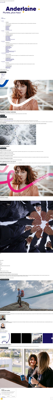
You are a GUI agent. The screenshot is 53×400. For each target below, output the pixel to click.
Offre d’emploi (2, 115)
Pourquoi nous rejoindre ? (9, 66)
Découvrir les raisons (3, 148)
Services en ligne (3, 18)
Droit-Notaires (7, 50)
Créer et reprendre (8, 36)
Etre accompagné (2, 2)
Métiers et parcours (8, 67)
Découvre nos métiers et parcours (4, 279)
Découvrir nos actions (3, 164)
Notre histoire (7, 28)
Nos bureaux (7, 27)
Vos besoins (2, 30)
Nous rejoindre (3, 61)
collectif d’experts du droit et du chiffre (8, 120)
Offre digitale (7, 52)
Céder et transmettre (8, 38)
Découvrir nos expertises (9, 45)
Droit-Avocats (7, 49)
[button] (5, 338)
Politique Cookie (3, 397)
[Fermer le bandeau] (4, 2)
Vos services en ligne (3, 72)
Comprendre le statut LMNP (9, 60)
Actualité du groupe (8, 58)
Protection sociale (8, 48)
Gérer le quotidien (8, 37)
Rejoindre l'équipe (9, 65)
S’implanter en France (8, 40)
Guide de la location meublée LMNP (10, 59)
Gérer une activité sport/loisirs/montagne (10, 39)
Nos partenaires (7, 29)
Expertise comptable (8, 46)
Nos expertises (3, 41)
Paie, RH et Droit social (8, 47)
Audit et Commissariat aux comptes (10, 51)
